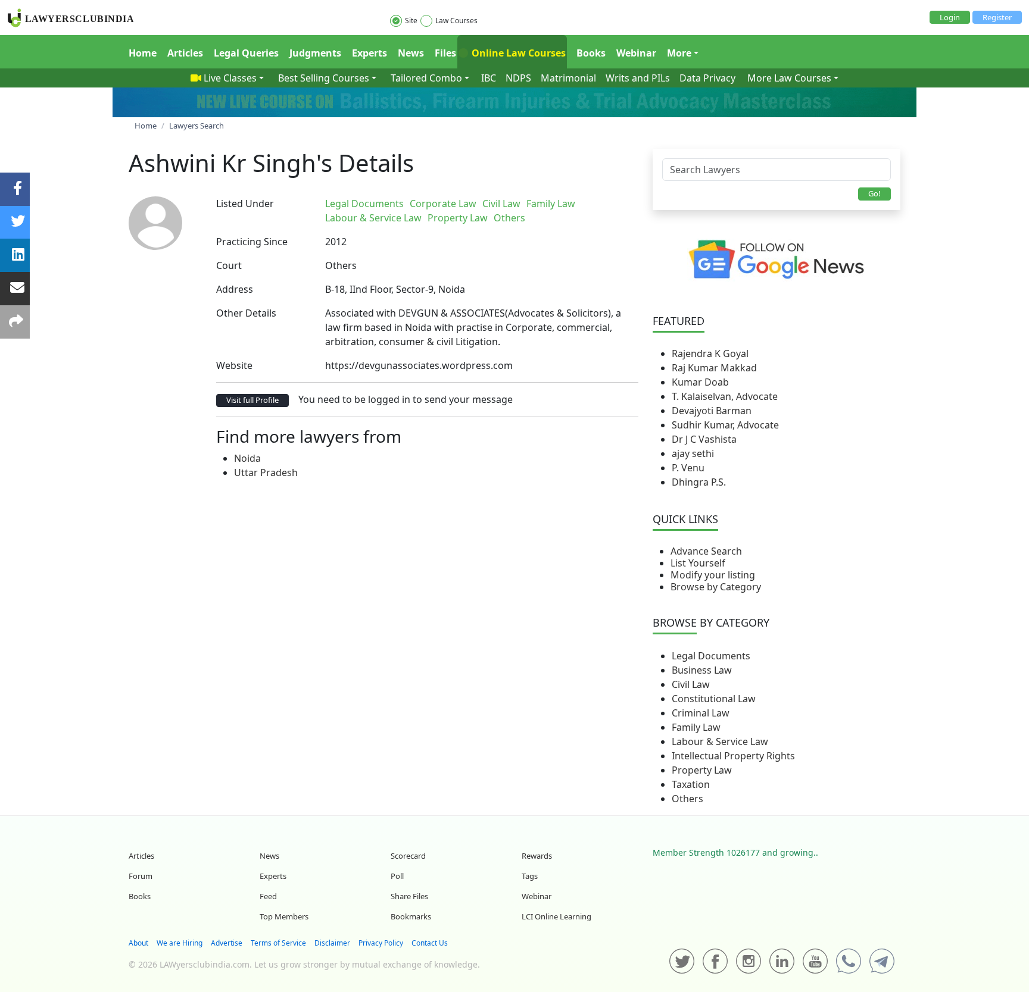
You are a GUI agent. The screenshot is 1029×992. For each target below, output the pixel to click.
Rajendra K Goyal (710, 353)
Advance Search (706, 551)
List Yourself (698, 562)
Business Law (702, 670)
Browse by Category (716, 586)
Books (591, 53)
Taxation (691, 784)
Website (234, 365)
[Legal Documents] (582, 203)
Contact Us (429, 943)
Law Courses (456, 20)
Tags (530, 876)
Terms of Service (278, 943)
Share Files (409, 896)
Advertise (226, 943)
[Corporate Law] (585, 203)
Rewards (537, 855)
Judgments (315, 53)
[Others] (596, 203)
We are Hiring (179, 943)
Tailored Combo (426, 78)
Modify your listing (713, 574)
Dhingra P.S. (699, 482)
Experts (369, 53)
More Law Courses (789, 78)
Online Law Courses (517, 53)
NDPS (518, 78)
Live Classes (230, 78)
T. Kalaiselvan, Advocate (725, 396)
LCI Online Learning (556, 916)
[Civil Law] (587, 203)
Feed (268, 896)
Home (143, 53)
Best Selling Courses (323, 78)
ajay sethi (693, 453)
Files (445, 53)
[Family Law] (589, 203)
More (679, 53)
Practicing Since (252, 241)
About (138, 943)
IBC (488, 78)
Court (229, 265)
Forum (140, 876)
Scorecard (408, 855)
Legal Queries (246, 53)
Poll (397, 876)
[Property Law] (594, 203)
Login (950, 17)
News (411, 53)
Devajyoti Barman (712, 410)
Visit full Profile (252, 400)
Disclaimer (332, 943)
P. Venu (688, 467)
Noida (247, 458)
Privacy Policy (380, 943)
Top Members (284, 916)
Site (411, 20)
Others (687, 798)
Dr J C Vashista (704, 439)
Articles (185, 53)
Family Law (696, 727)
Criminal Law (700, 712)
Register (997, 17)
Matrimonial (568, 78)
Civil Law (691, 684)
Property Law (702, 770)
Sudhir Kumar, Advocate (725, 424)
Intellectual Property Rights (733, 755)
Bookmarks (411, 916)
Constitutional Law (714, 698)
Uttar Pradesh (266, 472)
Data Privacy (707, 78)
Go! (874, 193)
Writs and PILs (638, 78)
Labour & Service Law (720, 741)
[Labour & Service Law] (592, 203)
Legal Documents (711, 655)
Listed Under (245, 203)
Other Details (246, 313)
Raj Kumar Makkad (714, 367)
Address (234, 289)
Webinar (636, 53)
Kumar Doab (700, 382)
